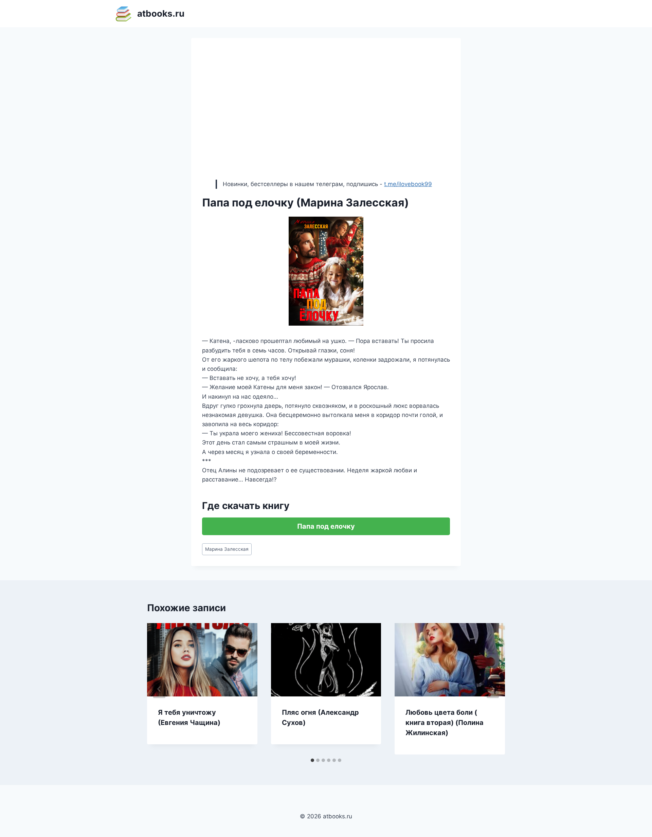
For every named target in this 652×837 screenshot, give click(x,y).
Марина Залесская (227, 549)
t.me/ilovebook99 (408, 184)
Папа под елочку (326, 526)
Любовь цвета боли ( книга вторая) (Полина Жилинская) (444, 722)
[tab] (312, 760)
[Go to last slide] (159, 689)
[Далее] (493, 689)
